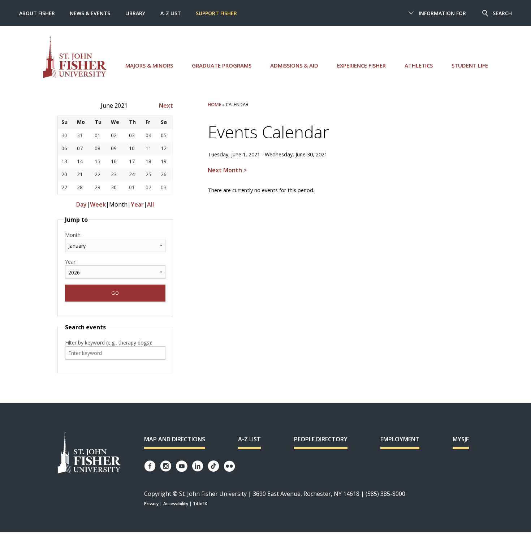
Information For (442, 13)
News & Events (90, 13)
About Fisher (37, 13)
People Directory (320, 439)
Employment (399, 439)
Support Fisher (216, 13)
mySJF (461, 439)
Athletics (419, 65)
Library (135, 13)
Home (214, 104)
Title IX (200, 504)
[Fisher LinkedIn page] (197, 466)
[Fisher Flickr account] (229, 466)
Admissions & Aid (294, 65)
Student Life (470, 65)
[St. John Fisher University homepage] (74, 57)
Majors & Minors (149, 65)
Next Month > (227, 170)
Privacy (151, 504)
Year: (71, 261)
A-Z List (170, 13)
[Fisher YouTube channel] (181, 466)
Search (502, 13)
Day (81, 204)
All (150, 204)
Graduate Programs (221, 65)
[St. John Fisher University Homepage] (89, 453)
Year (137, 204)
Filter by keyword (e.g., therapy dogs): (108, 342)
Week (98, 204)
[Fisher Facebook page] (150, 466)
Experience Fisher (361, 65)
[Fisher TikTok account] (213, 466)
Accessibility (175, 504)
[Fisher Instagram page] (166, 466)
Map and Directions (174, 439)
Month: (73, 234)
